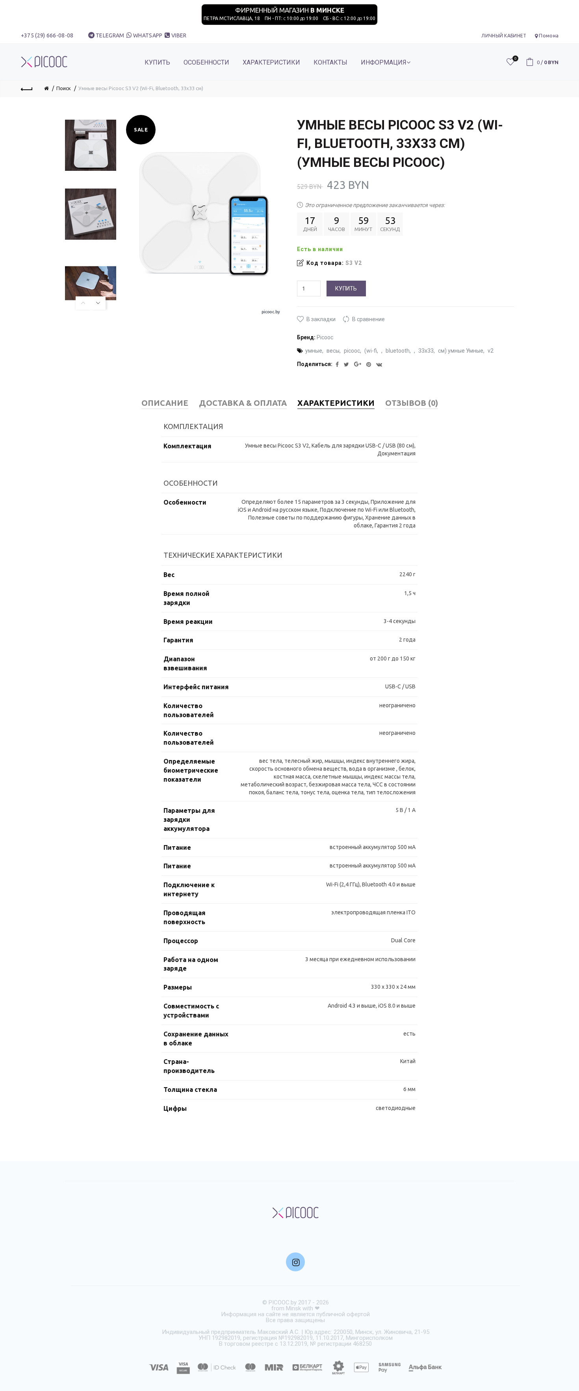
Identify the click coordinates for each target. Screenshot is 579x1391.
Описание (164, 402)
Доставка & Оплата (243, 402)
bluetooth (398, 351)
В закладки (321, 319)
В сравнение (368, 319)
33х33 (426, 351)
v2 (491, 351)
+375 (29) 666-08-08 (47, 35)
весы (333, 351)
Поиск (63, 88)
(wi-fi (370, 351)
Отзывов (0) (411, 402)
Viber (179, 35)
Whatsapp (147, 35)
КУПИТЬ (157, 62)
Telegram (110, 35)
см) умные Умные (460, 351)
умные (313, 351)
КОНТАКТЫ (330, 62)
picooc (352, 351)
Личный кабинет (503, 35)
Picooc (325, 337)
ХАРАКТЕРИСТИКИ (271, 62)
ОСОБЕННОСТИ (206, 62)
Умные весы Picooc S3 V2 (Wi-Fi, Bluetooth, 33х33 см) (140, 88)
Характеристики (336, 402)
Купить (346, 288)
